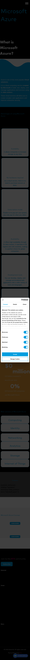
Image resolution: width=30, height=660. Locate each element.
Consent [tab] (5, 304)
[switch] (26, 337)
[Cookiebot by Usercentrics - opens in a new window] (21, 300)
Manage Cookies (15, 359)
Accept (15, 354)
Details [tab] (15, 304)
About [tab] (24, 304)
